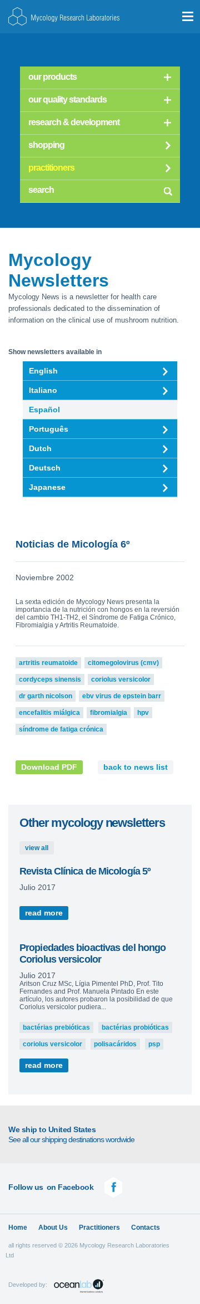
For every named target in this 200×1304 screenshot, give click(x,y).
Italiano (43, 390)
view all (36, 848)
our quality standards (67, 99)
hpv (143, 713)
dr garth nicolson (45, 696)
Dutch (40, 448)
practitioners (51, 167)
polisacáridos (115, 1044)
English (43, 370)
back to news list (135, 767)
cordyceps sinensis (50, 679)
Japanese (47, 487)
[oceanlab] (79, 1286)
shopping (46, 145)
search (168, 189)
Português (48, 429)
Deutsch (45, 467)
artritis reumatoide (48, 663)
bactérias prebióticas (56, 1027)
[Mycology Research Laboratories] (63, 16)
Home (17, 1227)
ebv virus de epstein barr (121, 696)
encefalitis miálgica (49, 713)
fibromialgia (108, 713)
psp (154, 1044)
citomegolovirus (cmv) (123, 663)
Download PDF (49, 767)
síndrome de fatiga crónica (61, 729)
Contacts (145, 1227)
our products (52, 76)
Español (44, 409)
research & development (73, 122)
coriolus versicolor (121, 679)
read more (44, 913)
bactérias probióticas (135, 1027)
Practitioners (99, 1227)
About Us (53, 1227)
